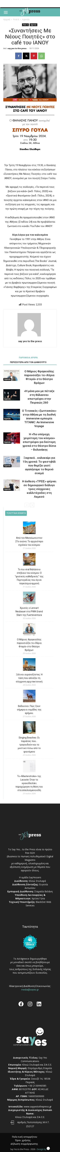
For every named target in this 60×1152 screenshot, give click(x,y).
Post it (16, 19)
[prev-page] (27, 505)
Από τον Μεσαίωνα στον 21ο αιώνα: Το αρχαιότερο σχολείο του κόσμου (29, 541)
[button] (5, 12)
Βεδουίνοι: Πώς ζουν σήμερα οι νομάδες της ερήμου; (29, 709)
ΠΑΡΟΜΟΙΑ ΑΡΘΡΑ (28, 357)
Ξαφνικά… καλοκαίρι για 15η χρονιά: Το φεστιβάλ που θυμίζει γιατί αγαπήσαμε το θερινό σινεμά (39, 465)
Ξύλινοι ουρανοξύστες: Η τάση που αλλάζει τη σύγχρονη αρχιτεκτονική (29, 678)
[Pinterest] (33, 56)
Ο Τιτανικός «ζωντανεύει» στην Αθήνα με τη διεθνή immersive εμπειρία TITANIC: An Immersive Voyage (39, 418)
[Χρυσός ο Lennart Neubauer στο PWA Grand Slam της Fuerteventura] (29, 598)
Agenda (26, 19)
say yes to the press (17, 48)
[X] (26, 56)
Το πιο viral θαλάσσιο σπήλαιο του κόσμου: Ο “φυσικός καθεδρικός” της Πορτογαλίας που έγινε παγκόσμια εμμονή (29, 576)
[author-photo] (30, 336)
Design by (42, 1149)
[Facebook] (18, 56)
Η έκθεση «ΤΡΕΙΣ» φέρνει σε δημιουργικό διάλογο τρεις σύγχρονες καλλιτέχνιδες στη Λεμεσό (39, 489)
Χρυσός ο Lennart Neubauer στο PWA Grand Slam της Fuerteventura (29, 611)
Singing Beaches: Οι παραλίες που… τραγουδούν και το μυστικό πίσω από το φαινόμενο (29, 744)
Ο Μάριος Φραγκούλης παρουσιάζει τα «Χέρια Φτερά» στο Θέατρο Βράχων (29, 644)
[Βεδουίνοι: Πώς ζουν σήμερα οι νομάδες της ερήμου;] (29, 696)
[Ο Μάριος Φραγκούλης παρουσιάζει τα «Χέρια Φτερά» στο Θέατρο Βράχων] (11, 375)
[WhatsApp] (41, 56)
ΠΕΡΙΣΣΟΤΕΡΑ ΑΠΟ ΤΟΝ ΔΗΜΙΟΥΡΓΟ (28, 362)
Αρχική (6, 19)
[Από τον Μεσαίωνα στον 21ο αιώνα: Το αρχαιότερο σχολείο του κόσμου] (29, 528)
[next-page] (32, 505)
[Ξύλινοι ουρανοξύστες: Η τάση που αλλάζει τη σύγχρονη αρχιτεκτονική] (29, 665)
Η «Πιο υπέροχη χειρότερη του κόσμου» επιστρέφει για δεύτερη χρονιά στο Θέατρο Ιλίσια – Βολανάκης (39, 442)
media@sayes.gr (30, 989)
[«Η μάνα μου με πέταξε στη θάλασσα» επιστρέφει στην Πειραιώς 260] (11, 395)
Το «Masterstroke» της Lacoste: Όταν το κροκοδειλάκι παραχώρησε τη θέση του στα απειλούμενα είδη (29, 783)
